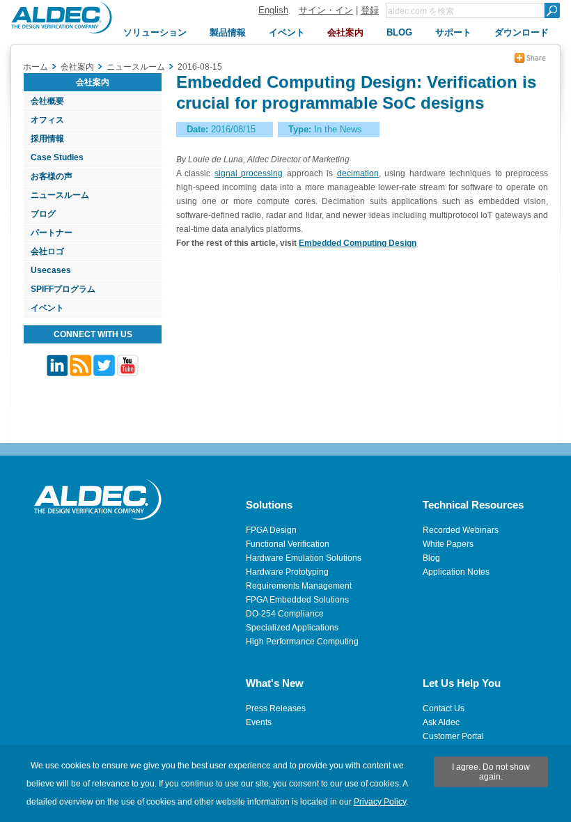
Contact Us (443, 708)
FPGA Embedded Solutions (297, 600)
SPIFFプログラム (63, 289)
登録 (370, 10)
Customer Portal (453, 736)
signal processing (248, 173)
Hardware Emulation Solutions (303, 558)
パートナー (51, 233)
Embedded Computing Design (357, 243)
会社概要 (47, 101)
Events (259, 722)
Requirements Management (299, 586)
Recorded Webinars (461, 530)
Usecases (51, 270)
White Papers (448, 544)
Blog (431, 558)
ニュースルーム (60, 195)
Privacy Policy (380, 802)
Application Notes (456, 572)
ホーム (35, 67)
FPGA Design (271, 530)
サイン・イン (326, 10)
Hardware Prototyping (287, 572)
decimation (358, 173)
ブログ (43, 214)
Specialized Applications (292, 628)
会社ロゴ (47, 251)
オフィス (47, 120)
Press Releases (276, 708)
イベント (47, 308)
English (273, 10)
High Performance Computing (302, 641)
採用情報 (47, 139)
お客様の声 (51, 176)
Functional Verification (287, 544)
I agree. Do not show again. (491, 772)
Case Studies (57, 157)
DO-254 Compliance (285, 614)
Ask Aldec (441, 722)
